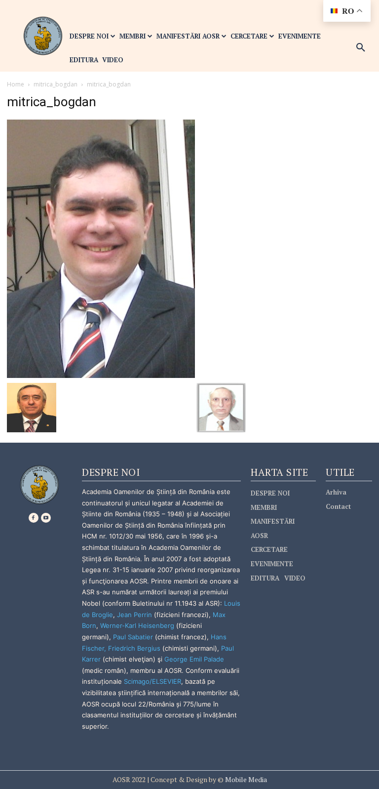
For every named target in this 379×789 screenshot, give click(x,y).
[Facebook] (33, 518)
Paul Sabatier (133, 637)
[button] (361, 48)
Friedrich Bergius (134, 648)
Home (15, 84)
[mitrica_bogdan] (101, 248)
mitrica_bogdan (55, 84)
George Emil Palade (194, 659)
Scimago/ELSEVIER (152, 681)
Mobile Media (245, 779)
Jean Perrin (135, 615)
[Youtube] (46, 518)
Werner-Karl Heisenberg (137, 625)
